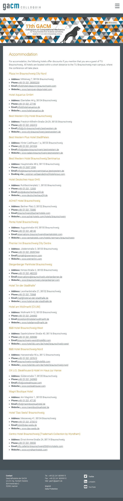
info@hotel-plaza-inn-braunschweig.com (36, 86)
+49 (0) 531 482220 (27, 273)
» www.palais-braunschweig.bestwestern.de (41, 153)
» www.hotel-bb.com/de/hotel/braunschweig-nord (44, 365)
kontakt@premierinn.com (29, 255)
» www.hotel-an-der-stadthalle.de (36, 301)
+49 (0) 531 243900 (27, 379)
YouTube (92, 487)
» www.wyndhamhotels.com (33, 449)
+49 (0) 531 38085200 (28, 82)
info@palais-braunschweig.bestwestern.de (38, 149)
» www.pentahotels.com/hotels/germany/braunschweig (47, 237)
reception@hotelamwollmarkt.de (33, 319)
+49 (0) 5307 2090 (27, 167)
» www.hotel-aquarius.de (32, 110)
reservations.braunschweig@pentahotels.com (39, 234)
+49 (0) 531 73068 (27, 294)
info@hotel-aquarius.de (28, 107)
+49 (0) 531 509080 (27, 337)
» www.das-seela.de (29, 428)
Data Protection (51, 489)
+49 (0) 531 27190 (27, 104)
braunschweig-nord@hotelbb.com (33, 361)
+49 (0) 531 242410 (27, 125)
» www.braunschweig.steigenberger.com (40, 280)
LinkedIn (91, 482)
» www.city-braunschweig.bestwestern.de (40, 131)
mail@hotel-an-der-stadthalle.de (32, 298)
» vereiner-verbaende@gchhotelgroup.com (44, 174)
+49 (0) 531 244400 (27, 315)
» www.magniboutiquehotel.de (34, 407)
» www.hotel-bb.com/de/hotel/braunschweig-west (44, 343)
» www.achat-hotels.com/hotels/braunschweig (43, 216)
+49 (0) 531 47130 (27, 400)
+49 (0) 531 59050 (27, 443)
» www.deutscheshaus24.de (34, 195)
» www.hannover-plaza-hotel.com (36, 89)
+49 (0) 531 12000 (27, 188)
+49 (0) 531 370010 (27, 421)
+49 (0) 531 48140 (27, 231)
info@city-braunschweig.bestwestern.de (37, 128)
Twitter (91, 477)
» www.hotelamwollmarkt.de (33, 322)
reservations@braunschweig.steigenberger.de (39, 276)
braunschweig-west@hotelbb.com (34, 340)
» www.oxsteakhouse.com (33, 386)
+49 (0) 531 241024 (27, 146)
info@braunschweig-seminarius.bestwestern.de (40, 170)
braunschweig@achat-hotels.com (33, 213)
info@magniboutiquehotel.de (31, 404)
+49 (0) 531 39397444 (28, 252)
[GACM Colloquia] (22, 9)
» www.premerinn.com (31, 259)
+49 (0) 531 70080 (27, 210)
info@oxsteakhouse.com (29, 382)
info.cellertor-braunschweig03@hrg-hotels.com (40, 446)
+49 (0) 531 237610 (27, 358)
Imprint (48, 486)
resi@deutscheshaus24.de (30, 192)
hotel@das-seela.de (27, 425)
